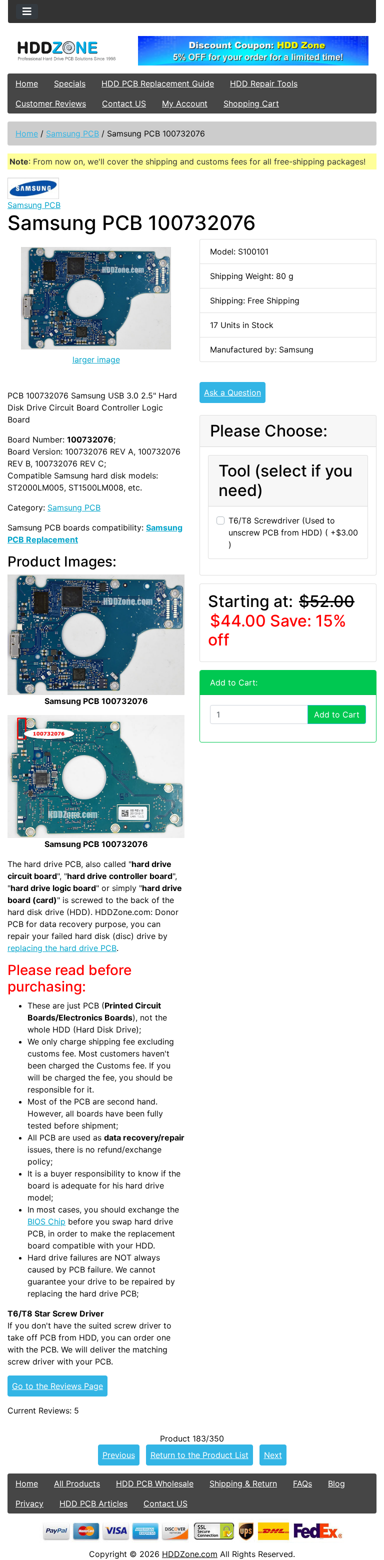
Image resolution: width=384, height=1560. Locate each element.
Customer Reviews (51, 103)
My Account (185, 103)
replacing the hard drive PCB (62, 948)
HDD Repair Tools (264, 83)
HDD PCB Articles (94, 1503)
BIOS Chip (47, 1221)
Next (273, 1455)
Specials (70, 83)
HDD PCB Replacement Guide (158, 83)
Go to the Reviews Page (57, 1386)
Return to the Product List (199, 1455)
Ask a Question (232, 393)
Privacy (30, 1503)
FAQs (302, 1483)
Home (27, 83)
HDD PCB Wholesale (155, 1483)
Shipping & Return (243, 1483)
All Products (77, 1483)
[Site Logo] (69, 51)
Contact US (124, 103)
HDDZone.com (190, 1554)
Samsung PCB (72, 133)
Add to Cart (337, 715)
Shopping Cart (251, 103)
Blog (336, 1483)
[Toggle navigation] (27, 11)
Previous (118, 1455)
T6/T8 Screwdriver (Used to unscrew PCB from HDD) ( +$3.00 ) (293, 533)
